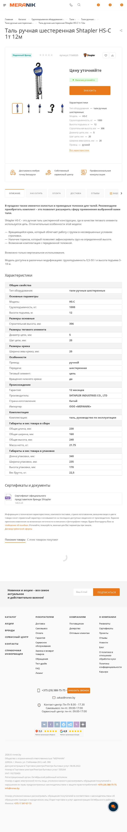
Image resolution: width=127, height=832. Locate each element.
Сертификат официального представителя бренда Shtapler (33, 497)
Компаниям (77, 616)
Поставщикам (76, 623)
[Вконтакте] (44, 724)
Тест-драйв (41, 663)
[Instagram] (57, 724)
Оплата (56, 193)
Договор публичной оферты (18, 528)
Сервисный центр (16, 637)
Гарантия (40, 637)
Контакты (11, 643)
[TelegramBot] (64, 724)
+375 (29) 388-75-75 (53, 690)
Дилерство (74, 628)
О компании (107, 616)
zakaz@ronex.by (66, 697)
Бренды (10, 630)
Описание (14, 193)
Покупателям (45, 616)
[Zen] (83, 724)
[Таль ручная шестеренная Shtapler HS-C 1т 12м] (38, 81)
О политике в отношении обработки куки (107, 655)
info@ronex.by (12, 788)
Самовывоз (41, 628)
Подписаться (107, 592)
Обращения (42, 658)
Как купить (36, 193)
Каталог (10, 616)
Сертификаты (106, 628)
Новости (103, 642)
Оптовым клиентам (79, 633)
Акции (9, 623)
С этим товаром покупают (42, 539)
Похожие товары (15, 539)
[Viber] (77, 724)
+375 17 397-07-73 (22, 803)
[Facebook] (51, 724)
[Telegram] (70, 724)
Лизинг (39, 673)
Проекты (103, 633)
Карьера (103, 671)
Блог (101, 647)
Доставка (76, 193)
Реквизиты (104, 623)
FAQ (38, 668)
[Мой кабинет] (86, 5)
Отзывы (95, 193)
